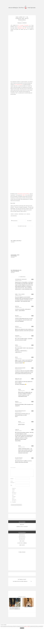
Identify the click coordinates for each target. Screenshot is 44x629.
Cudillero (23, 195)
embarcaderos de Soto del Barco (23, 193)
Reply (32, 279)
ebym (30, 220)
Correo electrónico (13, 482)
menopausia (22, 534)
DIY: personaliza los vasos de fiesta (16, 271)
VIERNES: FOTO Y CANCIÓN (22, 526)
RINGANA (22, 524)
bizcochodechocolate (20, 410)
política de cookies (27, 626)
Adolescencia (22, 536)
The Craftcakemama (18, 84)
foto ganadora (20, 26)
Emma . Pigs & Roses (20, 294)
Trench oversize (28, 607)
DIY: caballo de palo (16, 240)
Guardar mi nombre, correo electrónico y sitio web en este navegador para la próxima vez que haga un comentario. (14, 495)
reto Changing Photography (23, 25)
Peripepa (17, 335)
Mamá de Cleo (18, 378)
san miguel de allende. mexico (20, 581)
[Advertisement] (22, 561)
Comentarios (14, 220)
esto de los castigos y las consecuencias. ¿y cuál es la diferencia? (15, 608)
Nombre (12, 478)
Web (11, 485)
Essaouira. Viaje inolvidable (15, 255)
